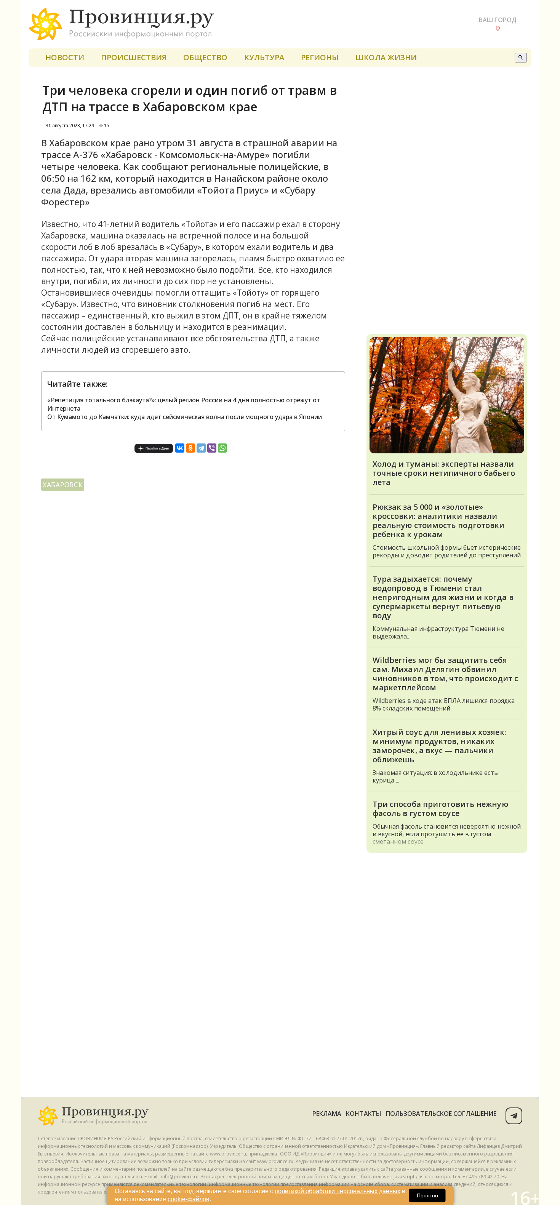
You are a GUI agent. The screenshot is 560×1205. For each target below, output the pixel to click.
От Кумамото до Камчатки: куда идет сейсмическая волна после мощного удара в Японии (184, 417)
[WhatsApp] (222, 448)
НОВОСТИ (64, 57)
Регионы (320, 57)
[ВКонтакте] (179, 448)
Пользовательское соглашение (441, 1114)
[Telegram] (201, 448)
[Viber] (211, 448)
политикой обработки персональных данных (337, 1191)
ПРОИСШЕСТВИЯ (133, 57)
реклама (327, 1114)
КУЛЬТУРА (264, 57)
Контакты (363, 1114)
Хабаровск (63, 484)
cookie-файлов (189, 1199)
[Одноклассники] (190, 448)
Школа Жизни (386, 57)
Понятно (427, 1195)
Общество (205, 57)
